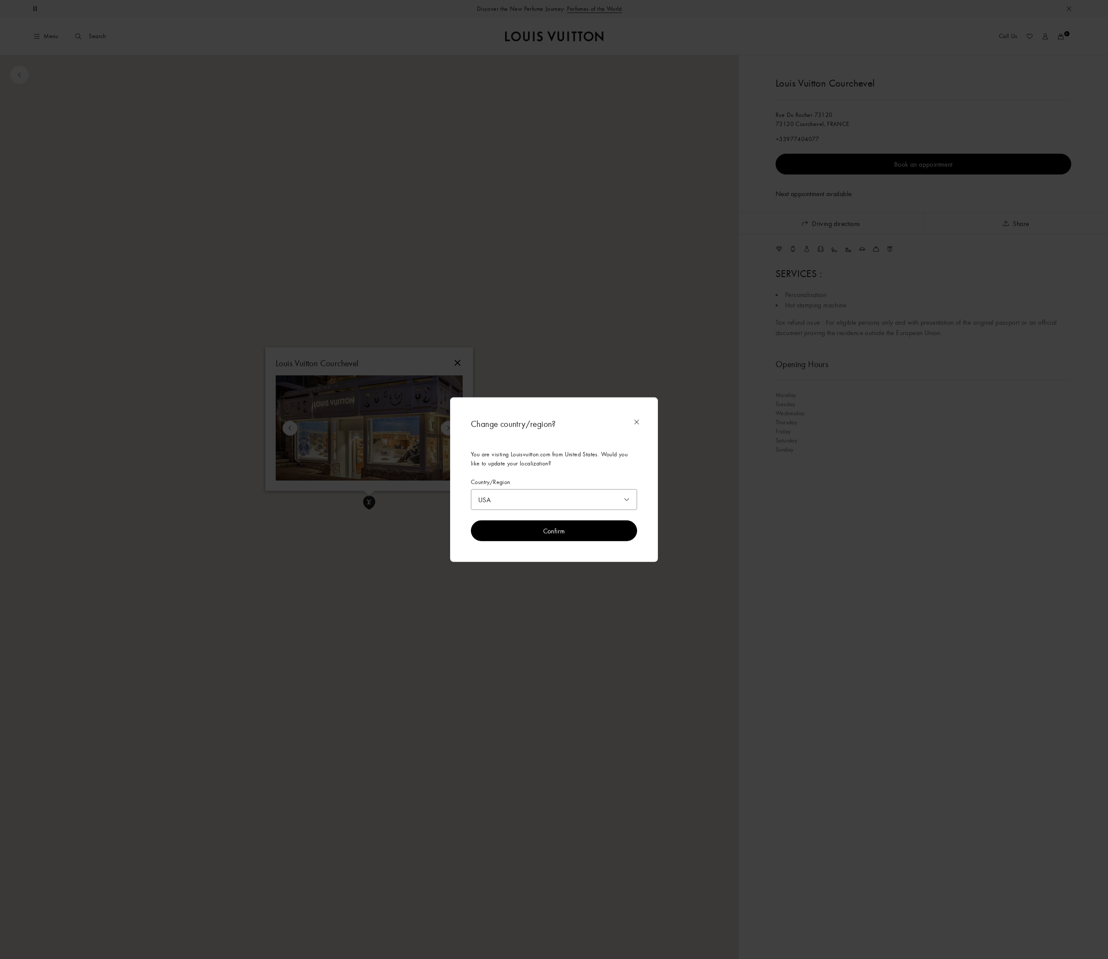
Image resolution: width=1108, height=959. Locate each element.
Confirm (554, 530)
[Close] (636, 421)
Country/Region (490, 481)
